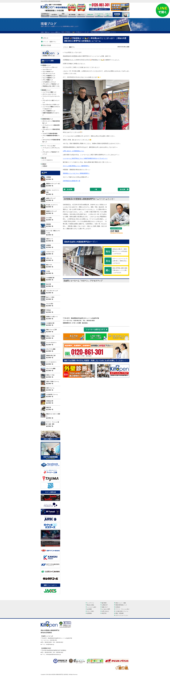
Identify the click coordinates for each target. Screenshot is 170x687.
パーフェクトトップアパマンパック (51, 149)
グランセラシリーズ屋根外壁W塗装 (51, 130)
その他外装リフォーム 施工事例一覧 (52, 395)
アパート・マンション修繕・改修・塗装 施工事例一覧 (52, 424)
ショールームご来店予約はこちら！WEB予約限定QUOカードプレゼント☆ (85, 158)
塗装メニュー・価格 (120, 603)
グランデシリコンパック (48, 73)
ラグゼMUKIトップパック (49, 82)
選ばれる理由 (90, 605)
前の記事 (122, 189)
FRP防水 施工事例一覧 (49, 311)
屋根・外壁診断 (119, 613)
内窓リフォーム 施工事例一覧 (50, 389)
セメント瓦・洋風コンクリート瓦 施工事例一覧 (53, 233)
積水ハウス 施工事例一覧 (49, 265)
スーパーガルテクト (47, 160)
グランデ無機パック (47, 79)
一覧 (95, 189)
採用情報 (89, 613)
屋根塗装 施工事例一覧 (49, 225)
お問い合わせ (105, 611)
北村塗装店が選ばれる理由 (45, 14)
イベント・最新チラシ (69, 47)
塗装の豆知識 (47, 45)
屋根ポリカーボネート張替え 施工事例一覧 (53, 416)
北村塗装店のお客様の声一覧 (71, 181)
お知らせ (45, 38)
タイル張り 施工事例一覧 (49, 218)
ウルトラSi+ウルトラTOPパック (50, 104)
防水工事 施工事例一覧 (49, 285)
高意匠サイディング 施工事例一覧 (51, 212)
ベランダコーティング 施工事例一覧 (52, 291)
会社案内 (54, 14)
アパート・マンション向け (122, 609)
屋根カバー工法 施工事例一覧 (50, 337)
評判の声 (90, 14)
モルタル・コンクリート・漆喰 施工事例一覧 (53, 192)
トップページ (90, 603)
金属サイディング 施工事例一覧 (50, 199)
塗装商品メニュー (63, 14)
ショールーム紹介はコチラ (95, 329)
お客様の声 (105, 605)
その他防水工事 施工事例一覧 (50, 324)
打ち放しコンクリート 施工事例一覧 (52, 205)
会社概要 (89, 609)
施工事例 (104, 603)
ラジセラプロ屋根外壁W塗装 (49, 133)
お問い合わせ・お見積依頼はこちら (73, 151)
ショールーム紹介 (99, 14)
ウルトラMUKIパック (47, 71)
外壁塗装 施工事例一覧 (49, 178)
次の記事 (69, 189)
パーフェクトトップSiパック (49, 67)
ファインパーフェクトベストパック (51, 97)
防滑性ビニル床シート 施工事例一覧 (52, 317)
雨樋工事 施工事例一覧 (49, 408)
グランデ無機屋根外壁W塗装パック (51, 136)
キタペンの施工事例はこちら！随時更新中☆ (76, 166)
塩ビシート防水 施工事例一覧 (50, 298)
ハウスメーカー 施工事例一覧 (50, 252)
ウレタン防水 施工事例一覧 (49, 304)
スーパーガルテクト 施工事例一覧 (51, 343)
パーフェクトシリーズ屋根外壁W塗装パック (51, 126)
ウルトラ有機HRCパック (48, 77)
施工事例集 (72, 14)
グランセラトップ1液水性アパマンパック (50, 153)
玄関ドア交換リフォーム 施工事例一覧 (52, 382)
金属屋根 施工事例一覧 (49, 246)
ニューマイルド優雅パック (49, 92)
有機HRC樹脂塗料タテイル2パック (50, 114)
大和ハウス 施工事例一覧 (49, 259)
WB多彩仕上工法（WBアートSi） (51, 86)
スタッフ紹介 (108, 14)
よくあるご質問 (106, 609)
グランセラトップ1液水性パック (50, 84)
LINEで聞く (96, 337)
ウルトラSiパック (47, 69)
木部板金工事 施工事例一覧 (49, 402)
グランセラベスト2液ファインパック (50, 101)
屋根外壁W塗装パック (121, 605)
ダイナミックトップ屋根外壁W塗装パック (51, 122)
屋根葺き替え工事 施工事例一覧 (50, 356)
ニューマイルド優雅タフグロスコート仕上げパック (51, 107)
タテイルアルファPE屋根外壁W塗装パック (51, 140)
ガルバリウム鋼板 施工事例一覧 (50, 350)
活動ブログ (81, 14)
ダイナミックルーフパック (49, 94)
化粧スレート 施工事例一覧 (49, 239)
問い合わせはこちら (118, 337)
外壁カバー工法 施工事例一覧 (50, 376)
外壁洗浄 (44, 166)
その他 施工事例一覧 (49, 272)
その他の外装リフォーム (121, 611)
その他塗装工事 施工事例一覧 (50, 278)
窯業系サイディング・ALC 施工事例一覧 (53, 184)
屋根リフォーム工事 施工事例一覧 (51, 330)
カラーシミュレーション (121, 615)
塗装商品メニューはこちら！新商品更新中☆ (76, 173)
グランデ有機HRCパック (48, 75)
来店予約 (73, 337)
